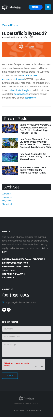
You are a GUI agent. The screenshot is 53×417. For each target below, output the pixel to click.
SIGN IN (35, 7)
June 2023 (7, 197)
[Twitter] (4, 310)
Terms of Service (34, 410)
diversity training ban (20, 90)
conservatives (21, 94)
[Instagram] (9, 310)
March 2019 (7, 204)
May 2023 (6, 200)
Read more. (30, 97)
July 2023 (6, 193)
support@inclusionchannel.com (22, 302)
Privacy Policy (19, 410)
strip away (18, 79)
